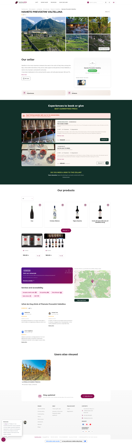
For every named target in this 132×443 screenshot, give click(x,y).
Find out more (60, 135)
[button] (38, 131)
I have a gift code (56, 408)
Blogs (39, 427)
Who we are (63, 2)
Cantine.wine (24, 9)
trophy (40, 205)
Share (107, 11)
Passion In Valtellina (55, 9)
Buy (38, 255)
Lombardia (39, 9)
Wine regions (32, 9)
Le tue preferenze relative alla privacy (72, 441)
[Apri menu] (107, 2)
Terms (39, 416)
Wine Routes (46, 9)
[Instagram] (86, 424)
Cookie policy (41, 414)
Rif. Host (26, 78)
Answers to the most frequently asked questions (57, 413)
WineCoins (40, 421)
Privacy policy (41, 411)
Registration (70, 411)
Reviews (53, 2)
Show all (65, 230)
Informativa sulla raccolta (53, 441)
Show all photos (104, 49)
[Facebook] (83, 424)
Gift (36, 2)
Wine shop (44, 2)
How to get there (81, 300)
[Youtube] (90, 424)
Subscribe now (87, 396)
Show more (24, 74)
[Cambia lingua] (114, 2)
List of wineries (41, 408)
